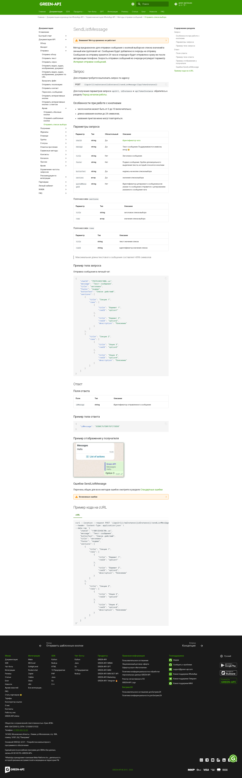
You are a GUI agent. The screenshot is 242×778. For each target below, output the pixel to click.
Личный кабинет (46, 185)
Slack (30, 681)
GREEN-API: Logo (129, 682)
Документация (55, 11)
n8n (29, 684)
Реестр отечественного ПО (133, 679)
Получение (45, 128)
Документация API (47, 39)
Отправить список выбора (55, 124)
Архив (44, 108)
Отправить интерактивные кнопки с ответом (53, 103)
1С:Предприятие (58, 670)
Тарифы (8, 698)
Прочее (43, 162)
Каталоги (44, 158)
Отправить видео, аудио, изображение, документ (53, 67)
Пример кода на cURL (184, 71)
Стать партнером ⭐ (13, 695)
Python (54, 659)
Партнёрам (43, 182)
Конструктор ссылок (13, 702)
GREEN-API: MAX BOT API (108, 674)
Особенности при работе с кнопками (187, 37)
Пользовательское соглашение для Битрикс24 (141, 692)
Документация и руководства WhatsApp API (65, 17)
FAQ (162, 11)
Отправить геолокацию (52, 84)
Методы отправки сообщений (129, 17)
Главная (42, 11)
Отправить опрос (49, 62)
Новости (153, 11)
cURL (77, 515)
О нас (7, 705)
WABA (41, 189)
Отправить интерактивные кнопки (53, 97)
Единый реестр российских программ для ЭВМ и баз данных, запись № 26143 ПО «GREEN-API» (30, 751)
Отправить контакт (50, 88)
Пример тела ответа (185, 57)
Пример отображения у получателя (186, 62)
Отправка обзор (49, 54)
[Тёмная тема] (133, 4)
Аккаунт (43, 47)
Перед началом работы (94, 94)
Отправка (44, 51)
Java (53, 677)
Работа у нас (10, 712)
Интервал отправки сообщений (89, 62)
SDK (68, 11)
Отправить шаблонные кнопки (53, 119)
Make (30, 659)
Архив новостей (11, 688)
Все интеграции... (35, 688)
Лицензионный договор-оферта (135, 664)
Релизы (124, 11)
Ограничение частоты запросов (49, 170)
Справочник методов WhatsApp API (100, 17)
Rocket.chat (33, 670)
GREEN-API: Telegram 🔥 (108, 681)
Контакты (44, 154)
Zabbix (31, 677)
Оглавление (44, 32)
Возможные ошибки (88, 497)
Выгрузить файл (49, 81)
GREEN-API (102, 659)
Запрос (177, 32)
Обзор (43, 43)
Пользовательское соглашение (135, 661)
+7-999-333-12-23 (20, 730)
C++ (53, 684)
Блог (144, 11)
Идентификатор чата (131, 140)
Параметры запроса (185, 42)
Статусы (44, 143)
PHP (53, 674)
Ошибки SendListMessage (187, 67)
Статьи (135, 11)
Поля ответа (181, 53)
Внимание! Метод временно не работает (97, 40)
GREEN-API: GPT (104, 667)
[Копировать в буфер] (166, 84)
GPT (102, 11)
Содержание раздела (184, 28)
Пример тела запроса (185, 46)
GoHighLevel (33, 667)
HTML (53, 667)
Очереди (44, 136)
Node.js (54, 663)
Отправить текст (49, 58)
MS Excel (31, 663)
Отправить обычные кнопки (52, 113)
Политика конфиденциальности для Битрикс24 (142, 695)
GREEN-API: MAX (104, 670)
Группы (43, 139)
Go (52, 681)
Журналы (44, 132)
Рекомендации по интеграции (48, 177)
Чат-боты (92, 11)
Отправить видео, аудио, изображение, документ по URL (54, 74)
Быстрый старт (45, 36)
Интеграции (113, 11)
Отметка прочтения (48, 147)
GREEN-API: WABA (105, 663)
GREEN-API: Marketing (106, 677)
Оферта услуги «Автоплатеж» (134, 668)
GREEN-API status (12, 716)
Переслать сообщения (52, 92)
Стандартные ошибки (152, 489)
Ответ (176, 49)
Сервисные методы (49, 151)
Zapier (30, 674)
